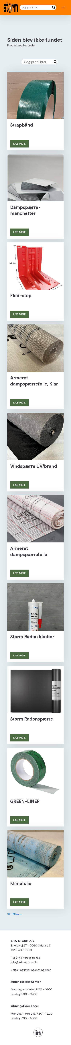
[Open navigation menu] (63, 7)
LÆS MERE (19, 143)
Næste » (18, 914)
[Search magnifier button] (53, 7)
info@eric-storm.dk (24, 962)
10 (13, 914)
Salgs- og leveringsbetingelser (31, 970)
